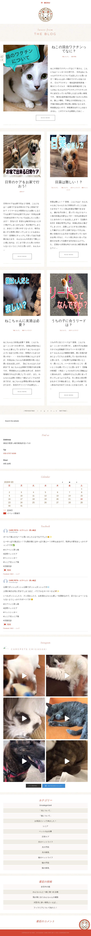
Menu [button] (47, 2)
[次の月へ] (82, 482)
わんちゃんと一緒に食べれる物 (45, 892)
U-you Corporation (61, 932)
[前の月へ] (57, 482)
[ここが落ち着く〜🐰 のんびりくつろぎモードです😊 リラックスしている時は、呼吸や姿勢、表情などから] (24, 718)
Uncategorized (45, 805)
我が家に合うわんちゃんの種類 (45, 897)
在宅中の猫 (45, 886)
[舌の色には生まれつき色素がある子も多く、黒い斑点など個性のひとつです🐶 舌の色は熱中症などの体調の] (24, 761)
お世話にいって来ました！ (45, 821)
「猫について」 (65, 56)
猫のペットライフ (27, 330)
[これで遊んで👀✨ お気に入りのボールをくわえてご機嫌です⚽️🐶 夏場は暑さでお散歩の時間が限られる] (24, 675)
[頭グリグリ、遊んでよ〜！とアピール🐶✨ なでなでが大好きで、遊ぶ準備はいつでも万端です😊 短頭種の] (67, 761)
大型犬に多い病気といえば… (45, 902)
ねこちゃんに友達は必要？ (22, 322)
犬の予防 (45, 847)
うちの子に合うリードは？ (68, 322)
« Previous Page (29, 411)
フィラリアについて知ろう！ (45, 907)
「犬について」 (54, 187)
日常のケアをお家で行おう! (22, 183)
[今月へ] (70, 482)
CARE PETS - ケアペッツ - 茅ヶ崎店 (22, 530)
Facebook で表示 (8, 574)
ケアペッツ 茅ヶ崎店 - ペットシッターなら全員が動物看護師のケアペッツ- (45, 15)
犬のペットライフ (75, 187)
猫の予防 (73, 56)
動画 (9, 570)
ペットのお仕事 (45, 831)
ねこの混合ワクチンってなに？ (69, 48)
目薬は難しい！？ (69, 181)
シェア (18, 574)
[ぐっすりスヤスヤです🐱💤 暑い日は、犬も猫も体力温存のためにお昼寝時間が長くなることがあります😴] (67, 718)
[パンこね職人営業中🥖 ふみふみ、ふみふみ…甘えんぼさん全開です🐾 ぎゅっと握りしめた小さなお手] (67, 675)
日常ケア (22, 191)
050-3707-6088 (9, 453)
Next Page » (63, 411)
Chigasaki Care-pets (44, 932)
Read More (45, 118)
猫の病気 (45, 868)
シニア (45, 826)
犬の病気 (45, 852)
